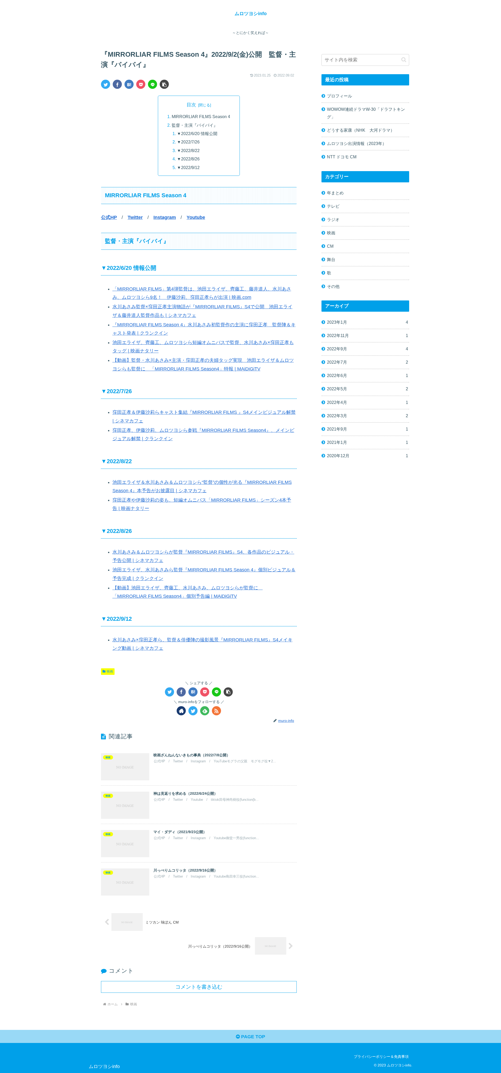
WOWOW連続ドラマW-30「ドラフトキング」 (366, 113)
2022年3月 (367, 415)
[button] (164, 84)
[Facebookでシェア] (117, 84)
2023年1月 (367, 322)
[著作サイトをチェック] (181, 710)
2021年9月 (367, 429)
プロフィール (339, 96)
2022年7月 (367, 362)
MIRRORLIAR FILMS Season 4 (201, 116)
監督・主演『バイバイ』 (195, 125)
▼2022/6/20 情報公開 (197, 133)
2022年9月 (367, 348)
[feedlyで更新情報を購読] (204, 710)
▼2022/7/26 (188, 142)
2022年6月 (367, 375)
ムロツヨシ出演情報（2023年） (356, 143)
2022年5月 (367, 388)
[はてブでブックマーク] (129, 84)
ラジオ (333, 219)
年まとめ (335, 192)
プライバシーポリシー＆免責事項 (381, 1056)
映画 (110, 671)
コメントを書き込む (198, 987)
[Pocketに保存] (140, 84)
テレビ (333, 206)
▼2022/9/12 (188, 167)
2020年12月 (367, 455)
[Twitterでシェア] (105, 84)
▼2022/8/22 (188, 150)
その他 (333, 286)
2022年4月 (367, 402)
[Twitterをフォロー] (193, 710)
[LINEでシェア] (152, 84)
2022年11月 (367, 335)
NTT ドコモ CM (341, 156)
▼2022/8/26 (188, 158)
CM (330, 246)
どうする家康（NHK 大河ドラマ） (361, 130)
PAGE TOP (252, 1036)
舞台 (331, 259)
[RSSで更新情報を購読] (216, 710)
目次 (191, 104)
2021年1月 (367, 442)
